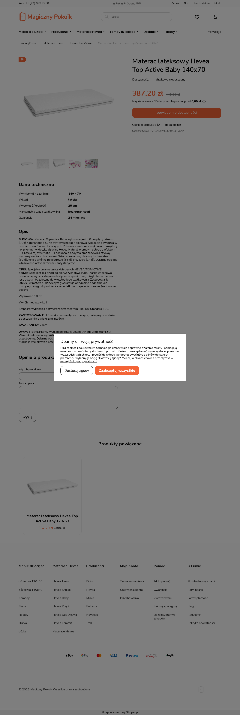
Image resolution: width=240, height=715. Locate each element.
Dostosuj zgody (76, 370)
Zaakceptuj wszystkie (117, 370)
